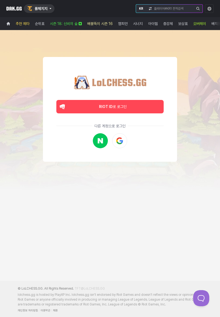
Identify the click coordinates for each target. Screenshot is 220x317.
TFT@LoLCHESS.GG (90, 288)
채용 (55, 310)
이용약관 (45, 310)
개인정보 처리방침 (28, 310)
